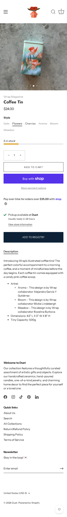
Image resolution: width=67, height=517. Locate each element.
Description (11, 251)
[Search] (53, 12)
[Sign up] (61, 468)
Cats (6, 123)
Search (8, 418)
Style (7, 117)
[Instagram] (13, 396)
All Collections (13, 423)
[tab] (13, 252)
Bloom (54, 123)
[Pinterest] (29, 396)
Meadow (9, 130)
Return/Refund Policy (17, 429)
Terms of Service (14, 440)
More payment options (33, 188)
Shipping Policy (13, 434)
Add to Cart (33, 167)
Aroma (43, 123)
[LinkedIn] (37, 396)
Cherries (30, 123)
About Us (9, 413)
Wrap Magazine (13, 96)
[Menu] (6, 12)
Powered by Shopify (29, 502)
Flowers (17, 123)
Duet (14, 502)
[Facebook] (5, 396)
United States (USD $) (15, 493)
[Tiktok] (21, 396)
